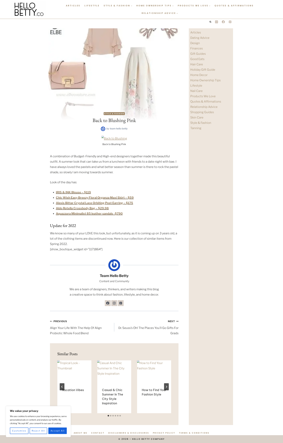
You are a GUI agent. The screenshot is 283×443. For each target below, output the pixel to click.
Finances (196, 48)
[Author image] (103, 129)
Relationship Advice (204, 107)
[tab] (108, 415)
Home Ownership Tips (205, 80)
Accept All (58, 430)
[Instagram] (216, 22)
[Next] (166, 386)
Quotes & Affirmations (234, 5)
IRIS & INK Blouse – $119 (73, 192)
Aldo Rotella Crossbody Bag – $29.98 (82, 208)
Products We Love (203, 96)
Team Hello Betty (119, 128)
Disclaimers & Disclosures (128, 432)
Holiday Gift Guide (202, 69)
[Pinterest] (230, 22)
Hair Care (196, 64)
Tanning (195, 128)
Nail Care (196, 91)
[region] (38, 421)
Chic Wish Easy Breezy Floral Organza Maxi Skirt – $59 (95, 197)
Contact (98, 432)
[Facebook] (223, 22)
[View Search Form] (210, 22)
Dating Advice (199, 38)
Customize (19, 430)
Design (195, 43)
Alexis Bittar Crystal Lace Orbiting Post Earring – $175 (94, 203)
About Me (80, 432)
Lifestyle (91, 5)
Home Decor (199, 75)
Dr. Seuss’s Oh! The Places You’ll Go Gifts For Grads (148, 327)
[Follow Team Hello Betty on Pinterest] (121, 303)
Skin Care (196, 117)
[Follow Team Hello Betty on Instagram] (114, 303)
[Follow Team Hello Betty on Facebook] (108, 303)
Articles (73, 5)
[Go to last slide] (62, 386)
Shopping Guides (202, 112)
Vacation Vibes (73, 390)
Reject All (38, 430)
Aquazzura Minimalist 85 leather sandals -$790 (89, 213)
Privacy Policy (164, 432)
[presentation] (74, 371)
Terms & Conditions (194, 432)
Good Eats (197, 59)
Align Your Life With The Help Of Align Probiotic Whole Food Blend (76, 327)
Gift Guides (198, 53)
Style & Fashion (114, 114)
